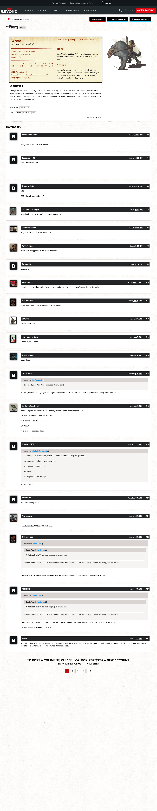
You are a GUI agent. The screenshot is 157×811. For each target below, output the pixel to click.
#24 (147, 639)
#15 (147, 355)
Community (71, 10)
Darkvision (21, 75)
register (95, 660)
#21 (147, 516)
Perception (20, 72)
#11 (147, 301)
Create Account (145, 10)
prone (80, 78)
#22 (147, 537)
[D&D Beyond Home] (9, 10)
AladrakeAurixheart (39, 451)
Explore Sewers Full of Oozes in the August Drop (72, 3)
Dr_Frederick (37, 380)
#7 (148, 228)
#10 (147, 282)
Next (89, 671)
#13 (147, 319)
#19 (147, 444)
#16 (147, 374)
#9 (148, 264)
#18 (147, 406)
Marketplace (90, 10)
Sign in (130, 10)
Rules (41, 10)
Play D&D (26, 10)
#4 (148, 158)
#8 (148, 246)
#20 (147, 498)
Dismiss (107, 3)
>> (43, 380)
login (77, 660)
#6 (148, 210)
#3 (148, 135)
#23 (147, 589)
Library (55, 10)
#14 (147, 337)
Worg (16, 41)
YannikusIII (36, 544)
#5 (148, 186)
